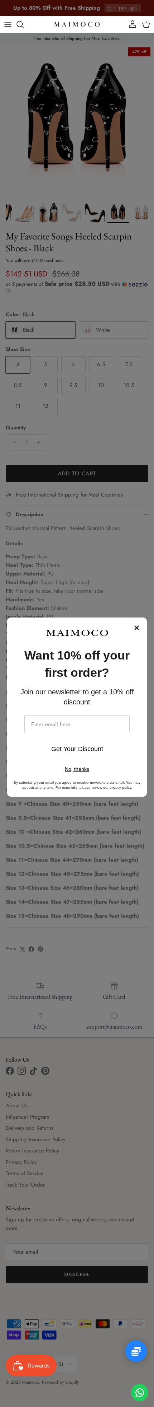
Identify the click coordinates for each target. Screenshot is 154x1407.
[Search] (24, 24)
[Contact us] (139, 1392)
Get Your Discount (77, 749)
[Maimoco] (77, 24)
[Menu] (8, 24)
